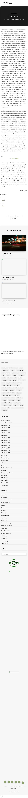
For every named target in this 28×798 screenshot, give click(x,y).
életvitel (8, 375)
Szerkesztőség (4, 541)
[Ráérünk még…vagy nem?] (14, 290)
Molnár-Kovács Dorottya (6, 523)
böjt (12, 372)
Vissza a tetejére (14, 792)
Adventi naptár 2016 (5, 430)
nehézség (16, 395)
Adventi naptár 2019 (5, 437)
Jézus (19, 382)
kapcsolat (9, 385)
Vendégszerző (5, 543)
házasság (5, 380)
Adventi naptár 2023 (5, 447)
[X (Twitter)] (9, 782)
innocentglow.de (15, 158)
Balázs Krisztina (4, 495)
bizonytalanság (6, 372)
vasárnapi (5, 410)
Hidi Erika (3, 505)
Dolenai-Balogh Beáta (5, 502)
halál (20, 377)
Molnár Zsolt (4, 520)
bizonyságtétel (20, 370)
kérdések (11, 387)
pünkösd (4, 400)
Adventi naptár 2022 (5, 445)
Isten (14, 382)
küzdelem (19, 390)
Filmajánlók (3, 470)
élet (3, 375)
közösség (12, 390)
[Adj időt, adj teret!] (14, 243)
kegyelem (5, 387)
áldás (16, 368)
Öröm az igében (4, 480)
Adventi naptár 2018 (5, 435)
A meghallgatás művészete (7, 422)
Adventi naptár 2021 (5, 442)
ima (3, 382)
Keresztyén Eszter (5, 515)
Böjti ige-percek (4, 460)
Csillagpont (3, 462)
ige (23, 380)
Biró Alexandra (4, 497)
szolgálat (5, 405)
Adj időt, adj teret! (6, 253)
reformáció (11, 400)
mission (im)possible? (7, 395)
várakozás (20, 407)
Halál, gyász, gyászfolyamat (7, 472)
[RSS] (16, 782)
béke (21, 368)
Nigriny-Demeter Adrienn (6, 525)
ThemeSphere (14, 788)
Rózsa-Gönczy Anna (5, 530)
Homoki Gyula (14, 13)
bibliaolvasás (5, 370)
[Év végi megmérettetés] (14, 267)
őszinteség (19, 397)
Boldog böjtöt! (4, 455)
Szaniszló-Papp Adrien (6, 533)
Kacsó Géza (3, 510)
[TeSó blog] (7, 3)
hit (10, 380)
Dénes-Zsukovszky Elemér (6, 500)
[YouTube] (19, 782)
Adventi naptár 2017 (5, 432)
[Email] (23, 782)
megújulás (19, 392)
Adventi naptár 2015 (5, 427)
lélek (4, 392)
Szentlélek (11, 402)
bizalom (12, 370)
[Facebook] (5, 782)
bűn (24, 372)
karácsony (16, 385)
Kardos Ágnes (4, 512)
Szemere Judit (4, 538)
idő (19, 380)
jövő (4, 385)
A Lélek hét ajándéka (5, 420)
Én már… (3, 465)
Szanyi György (4, 535)
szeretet (18, 402)
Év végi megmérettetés (8, 277)
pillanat (14, 218)
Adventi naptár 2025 (5, 452)
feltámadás (21, 375)
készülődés (5, 390)
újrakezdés (20, 405)
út (8, 407)
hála (15, 377)
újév (15, 405)
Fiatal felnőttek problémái (6, 467)
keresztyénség (19, 387)
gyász (4, 377)
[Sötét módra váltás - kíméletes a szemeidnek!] (24, 3)
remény (18, 400)
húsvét (14, 380)
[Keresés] (26, 3)
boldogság (18, 372)
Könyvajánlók (4, 475)
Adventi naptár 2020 (5, 440)
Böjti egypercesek (5, 457)
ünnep (4, 407)
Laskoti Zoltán (4, 518)
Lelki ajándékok (4, 477)
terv (10, 405)
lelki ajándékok (11, 392)
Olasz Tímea (4, 528)
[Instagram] (12, 782)
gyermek (10, 377)
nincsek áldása (6, 397)
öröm (13, 397)
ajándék (10, 368)
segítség (4, 402)
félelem (14, 375)
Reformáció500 (4, 482)
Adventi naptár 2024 (5, 450)
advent (4, 368)
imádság (9, 382)
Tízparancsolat (4, 485)
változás (13, 407)
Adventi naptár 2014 (5, 425)
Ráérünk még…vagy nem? (8, 300)
